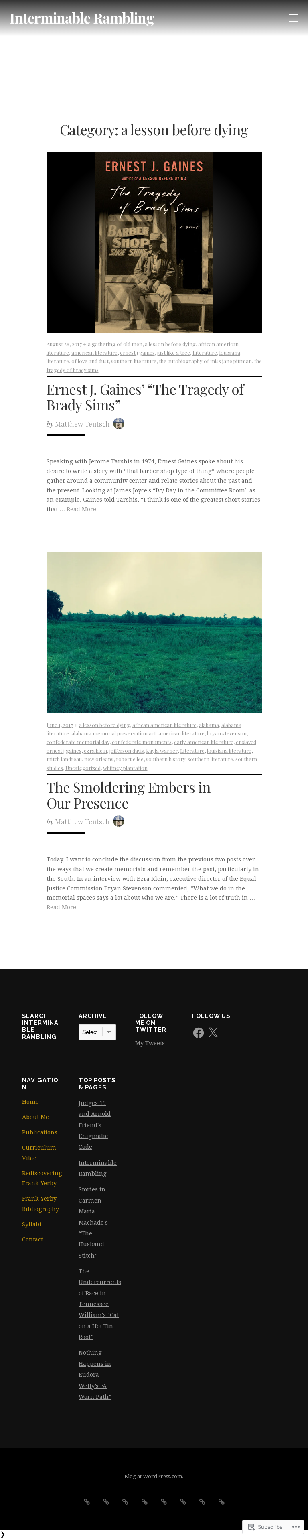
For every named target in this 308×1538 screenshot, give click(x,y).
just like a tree (173, 352)
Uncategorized (83, 767)
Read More (81, 509)
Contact (32, 1239)
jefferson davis (126, 750)
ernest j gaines (137, 352)
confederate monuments (142, 741)
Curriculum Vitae (39, 1152)
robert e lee (130, 759)
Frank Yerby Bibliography (40, 1203)
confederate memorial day (78, 741)
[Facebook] (198, 1033)
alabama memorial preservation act (113, 733)
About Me (35, 1117)
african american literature (164, 724)
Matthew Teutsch (82, 423)
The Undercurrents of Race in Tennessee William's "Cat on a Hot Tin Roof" (100, 1304)
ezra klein (95, 750)
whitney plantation (125, 767)
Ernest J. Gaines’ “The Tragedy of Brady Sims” (145, 397)
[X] (213, 1033)
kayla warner (162, 750)
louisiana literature (229, 750)
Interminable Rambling (82, 17)
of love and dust (90, 361)
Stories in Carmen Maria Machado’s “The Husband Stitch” (93, 1222)
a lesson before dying (170, 344)
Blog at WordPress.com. (154, 1476)
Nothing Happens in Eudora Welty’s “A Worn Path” (95, 1374)
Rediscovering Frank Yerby (40, 1178)
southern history (165, 759)
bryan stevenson (227, 733)
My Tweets (150, 1043)
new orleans (98, 759)
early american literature (203, 741)
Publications (39, 1132)
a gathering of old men (115, 344)
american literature (94, 352)
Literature (204, 352)
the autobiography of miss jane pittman (205, 361)
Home (30, 1102)
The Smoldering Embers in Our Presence (129, 795)
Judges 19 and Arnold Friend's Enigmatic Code (95, 1125)
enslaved (246, 741)
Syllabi (31, 1224)
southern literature (133, 361)
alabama (209, 724)
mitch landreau (64, 759)
